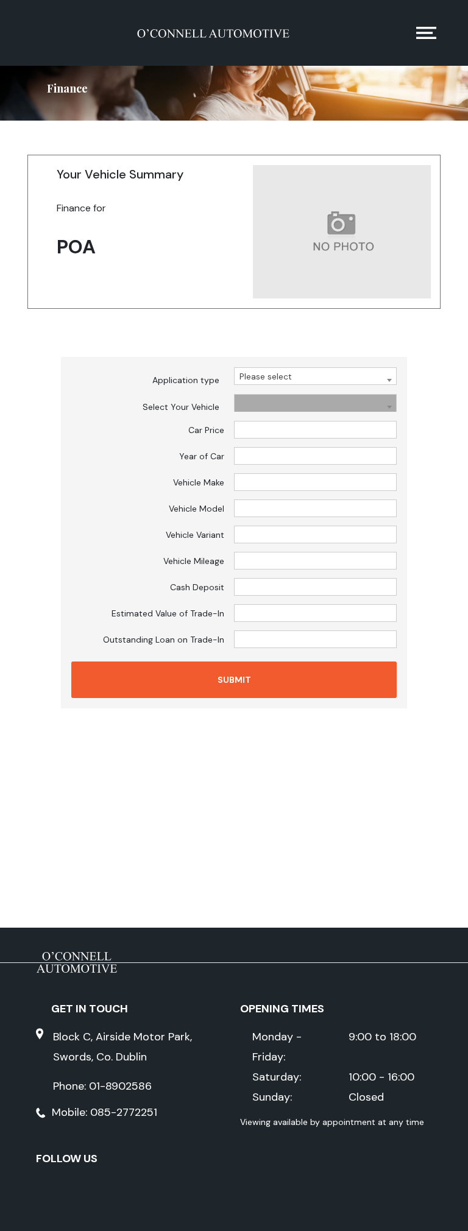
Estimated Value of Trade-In (168, 613)
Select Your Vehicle (181, 406)
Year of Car (201, 456)
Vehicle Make (198, 482)
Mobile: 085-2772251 (104, 1112)
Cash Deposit (197, 587)
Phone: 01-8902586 (102, 1086)
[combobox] (315, 376)
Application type (185, 380)
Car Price (206, 430)
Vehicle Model (196, 508)
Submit (234, 679)
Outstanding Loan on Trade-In (163, 639)
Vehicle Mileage (193, 561)
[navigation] (426, 36)
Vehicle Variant (195, 534)
